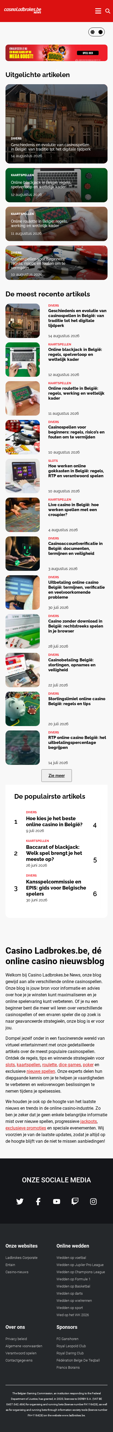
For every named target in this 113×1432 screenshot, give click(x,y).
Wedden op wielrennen (74, 1301)
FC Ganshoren (67, 1339)
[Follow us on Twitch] (75, 1203)
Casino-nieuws (17, 1272)
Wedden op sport (69, 1308)
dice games (70, 1064)
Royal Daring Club (70, 1353)
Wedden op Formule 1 (73, 1279)
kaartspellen (28, 1064)
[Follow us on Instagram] (93, 1203)
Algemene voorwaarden (23, 1346)
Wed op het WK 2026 (72, 1315)
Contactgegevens (19, 1360)
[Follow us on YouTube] (56, 1203)
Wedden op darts (69, 1293)
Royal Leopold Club (71, 1346)
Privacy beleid (16, 1339)
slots (10, 1064)
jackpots (88, 1121)
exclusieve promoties (25, 1128)
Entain (10, 1265)
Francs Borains (68, 1367)
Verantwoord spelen (20, 1353)
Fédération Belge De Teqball (78, 1360)
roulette (49, 1064)
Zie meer (57, 775)
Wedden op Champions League (80, 1272)
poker (88, 1064)
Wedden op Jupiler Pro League (80, 1265)
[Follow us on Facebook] (38, 1203)
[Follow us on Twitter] (20, 1203)
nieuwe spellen (41, 1071)
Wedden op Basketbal (73, 1286)
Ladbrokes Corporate (21, 1258)
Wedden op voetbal (71, 1258)
